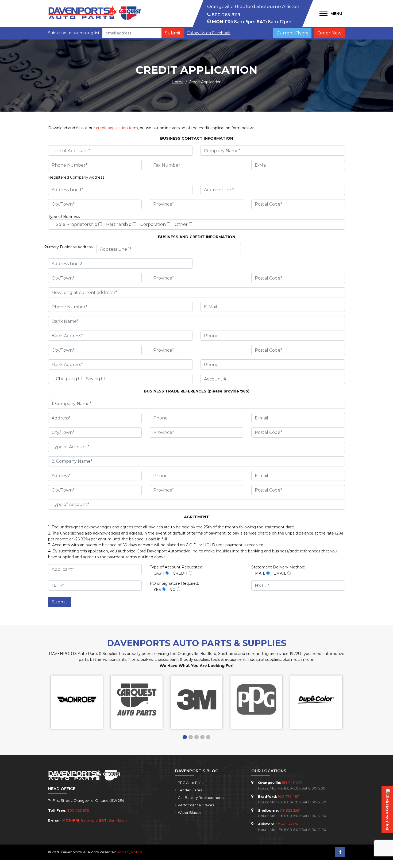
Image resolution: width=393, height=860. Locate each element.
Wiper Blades (189, 812)
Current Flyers (292, 33)
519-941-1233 (292, 782)
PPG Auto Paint (191, 782)
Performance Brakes (196, 805)
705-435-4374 (286, 824)
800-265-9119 (225, 14)
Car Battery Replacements (201, 797)
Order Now (329, 33)
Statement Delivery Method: (278, 567)
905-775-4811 (288, 796)
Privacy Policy (130, 852)
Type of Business (64, 216)
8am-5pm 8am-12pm (251, 21)
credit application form (117, 127)
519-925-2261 (290, 810)
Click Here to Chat (387, 812)
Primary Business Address (68, 247)
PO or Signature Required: (174, 583)
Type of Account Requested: (176, 567)
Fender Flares (190, 790)
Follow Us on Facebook (208, 32)
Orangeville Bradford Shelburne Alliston (253, 6)
